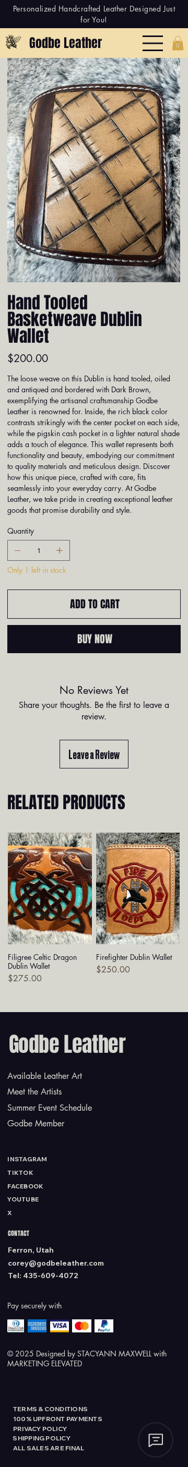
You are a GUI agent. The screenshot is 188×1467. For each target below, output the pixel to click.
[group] (93, 913)
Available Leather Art (44, 1076)
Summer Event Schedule (49, 1107)
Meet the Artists (34, 1091)
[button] (178, 43)
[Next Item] (165, 167)
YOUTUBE (23, 1199)
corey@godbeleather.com (56, 1263)
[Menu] (153, 43)
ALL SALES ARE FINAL (49, 1448)
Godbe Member (35, 1123)
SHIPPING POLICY (41, 1438)
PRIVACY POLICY (40, 1429)
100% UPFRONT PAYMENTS (57, 1419)
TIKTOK (20, 1172)
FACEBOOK (25, 1186)
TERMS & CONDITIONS (50, 1409)
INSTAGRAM (27, 1159)
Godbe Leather (65, 43)
